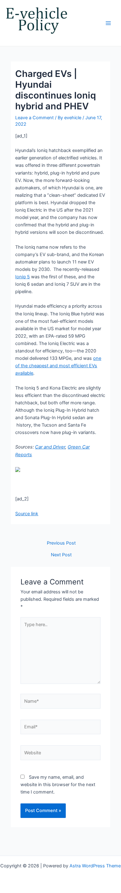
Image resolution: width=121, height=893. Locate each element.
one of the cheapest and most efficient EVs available (58, 366)
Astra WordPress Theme (95, 866)
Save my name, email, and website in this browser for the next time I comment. (57, 784)
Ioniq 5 (22, 277)
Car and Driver (50, 447)
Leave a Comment (34, 117)
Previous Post (61, 543)
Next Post (61, 555)
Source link (26, 513)
